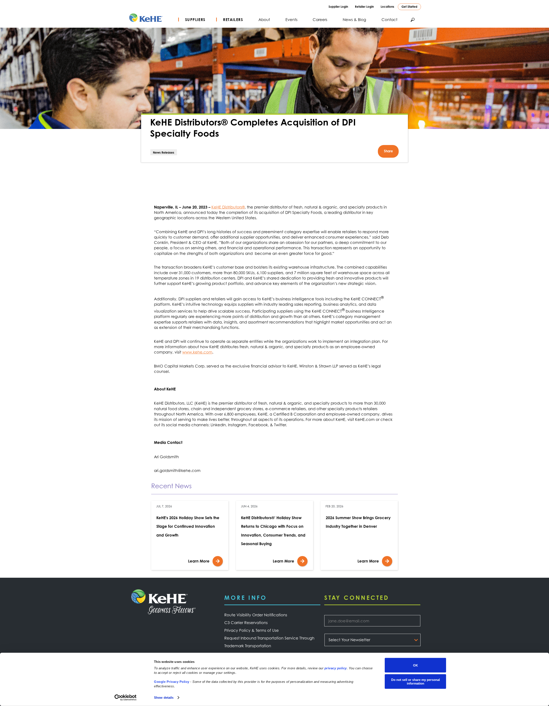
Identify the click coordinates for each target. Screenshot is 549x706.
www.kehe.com (197, 352)
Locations (387, 6)
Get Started (409, 6)
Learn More (199, 561)
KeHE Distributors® (228, 207)
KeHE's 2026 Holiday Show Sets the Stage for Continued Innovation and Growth (187, 526)
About (264, 19)
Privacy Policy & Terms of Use (251, 630)
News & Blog (354, 19)
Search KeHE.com (412, 20)
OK (415, 665)
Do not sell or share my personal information (415, 681)
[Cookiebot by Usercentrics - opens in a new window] (125, 697)
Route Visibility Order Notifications (255, 614)
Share (388, 151)
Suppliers (195, 19)
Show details (163, 697)
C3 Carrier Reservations (246, 622)
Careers (320, 19)
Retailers (233, 19)
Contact (389, 19)
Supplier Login (338, 6)
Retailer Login (364, 6)
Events (291, 19)
